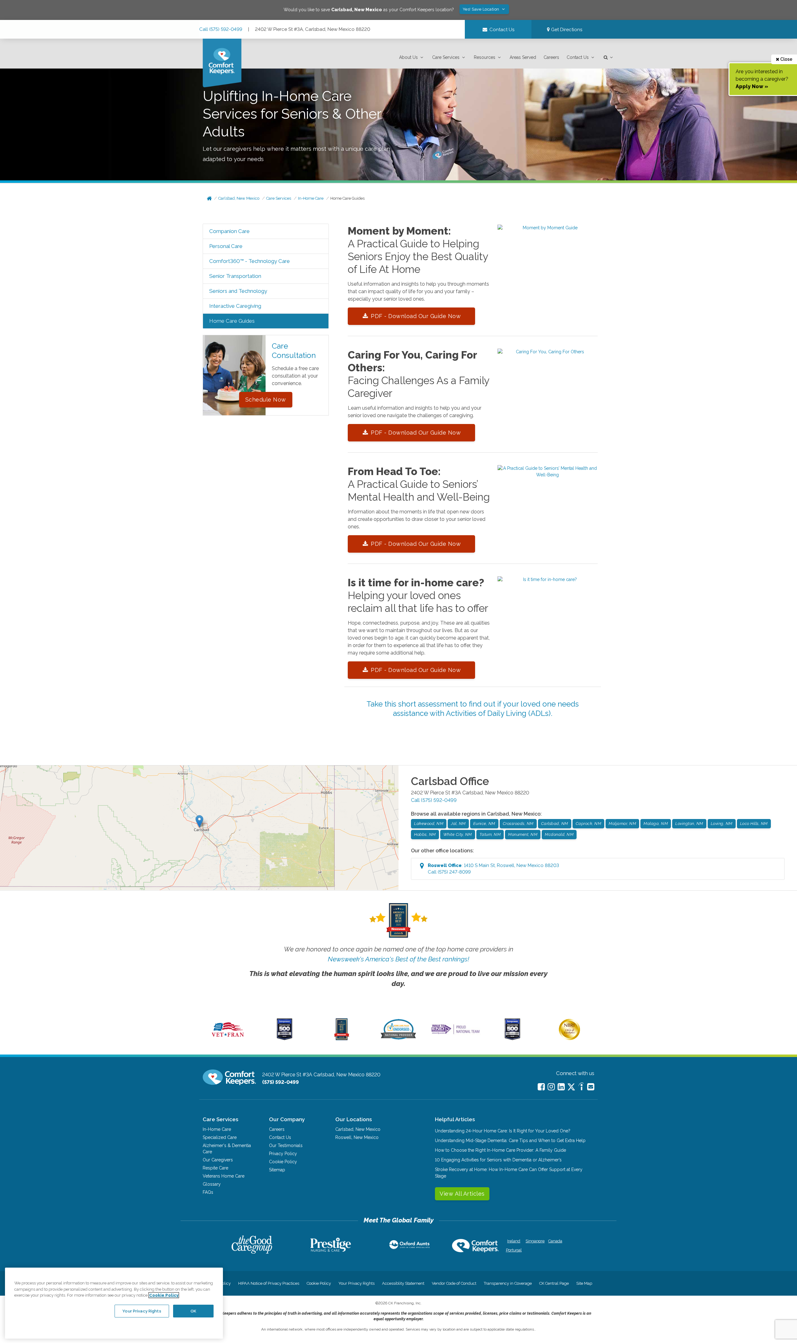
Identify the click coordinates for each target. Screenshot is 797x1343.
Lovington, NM (689, 823)
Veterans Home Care (223, 1176)
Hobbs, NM (425, 834)
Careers (551, 57)
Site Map (584, 1283)
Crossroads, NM (518, 823)
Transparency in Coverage (508, 1283)
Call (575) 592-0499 (220, 29)
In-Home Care (310, 198)
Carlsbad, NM (554, 823)
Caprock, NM (588, 823)
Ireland (513, 1241)
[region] (114, 1303)
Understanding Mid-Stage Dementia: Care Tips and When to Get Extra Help (510, 1140)
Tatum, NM (490, 834)
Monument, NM (522, 834)
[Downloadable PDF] (548, 228)
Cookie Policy (283, 1161)
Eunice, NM (484, 823)
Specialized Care (220, 1137)
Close (785, 59)
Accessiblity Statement (403, 1283)
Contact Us (578, 57)
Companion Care (229, 231)
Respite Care (215, 1167)
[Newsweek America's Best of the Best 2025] (341, 1038)
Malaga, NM (656, 823)
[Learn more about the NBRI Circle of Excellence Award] (569, 1038)
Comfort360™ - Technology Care (249, 261)
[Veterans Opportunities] (227, 1038)
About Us (408, 57)
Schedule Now (265, 399)
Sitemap (277, 1169)
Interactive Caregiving (235, 306)
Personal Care (226, 246)
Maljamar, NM (622, 823)
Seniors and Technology (238, 291)
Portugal (514, 1250)
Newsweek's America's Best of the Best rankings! (398, 959)
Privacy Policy (283, 1153)
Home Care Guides (347, 198)
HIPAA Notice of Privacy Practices (268, 1283)
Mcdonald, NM (559, 834)
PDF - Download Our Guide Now (416, 316)
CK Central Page (554, 1283)
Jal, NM (458, 823)
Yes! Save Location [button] (482, 9)
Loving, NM (722, 823)
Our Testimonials (286, 1145)
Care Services (446, 57)
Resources (484, 57)
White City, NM (457, 834)
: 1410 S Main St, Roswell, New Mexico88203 (493, 869)
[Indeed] (581, 1087)
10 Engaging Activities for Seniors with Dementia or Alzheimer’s (498, 1159)
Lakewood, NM (428, 823)
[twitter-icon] (571, 1087)
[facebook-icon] (541, 1087)
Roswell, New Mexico (357, 1137)
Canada (555, 1241)
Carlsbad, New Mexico (238, 198)
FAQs (208, 1192)
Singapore (534, 1241)
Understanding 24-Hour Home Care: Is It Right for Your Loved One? (502, 1130)
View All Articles (462, 1193)
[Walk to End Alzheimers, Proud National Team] (455, 1033)
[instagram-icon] (551, 1087)
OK (193, 1310)
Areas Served (523, 57)
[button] (412, 57)
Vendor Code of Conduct (454, 1283)
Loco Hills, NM (754, 823)
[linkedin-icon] (561, 1087)
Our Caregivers (218, 1159)
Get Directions (566, 29)
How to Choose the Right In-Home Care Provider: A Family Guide (500, 1150)
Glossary (212, 1184)
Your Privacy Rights (356, 1283)
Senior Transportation (235, 276)
